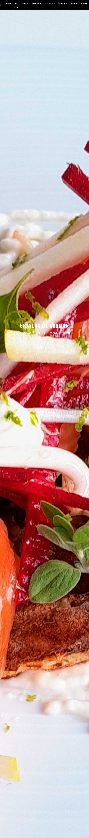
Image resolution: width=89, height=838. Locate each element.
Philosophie (50, 3)
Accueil (8, 3)
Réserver (25, 3)
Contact (74, 3)
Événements (62, 3)
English (84, 3)
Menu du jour (17, 5)
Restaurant (37, 3)
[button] (6, 419)
